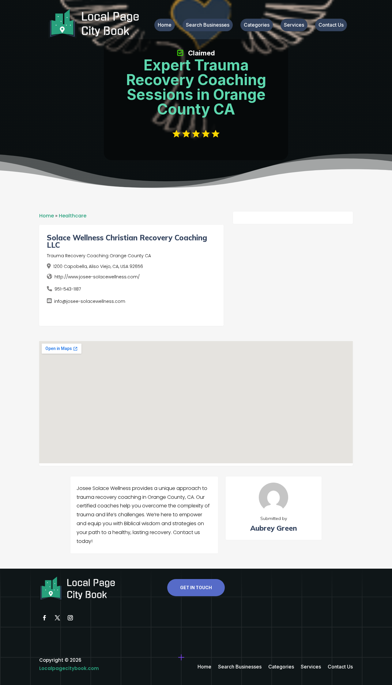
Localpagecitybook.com (69, 668)
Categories (257, 25)
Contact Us (331, 25)
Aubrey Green (273, 528)
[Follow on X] (57, 618)
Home (165, 25)
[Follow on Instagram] (70, 618)
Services (294, 25)
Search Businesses (207, 25)
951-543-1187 (68, 289)
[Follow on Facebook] (44, 618)
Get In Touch (196, 587)
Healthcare (72, 215)
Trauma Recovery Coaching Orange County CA (99, 256)
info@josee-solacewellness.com (89, 301)
